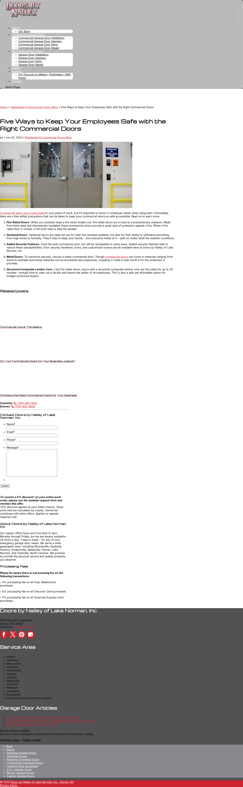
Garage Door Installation (33, 54)
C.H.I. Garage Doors (19, 769)
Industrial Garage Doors (21, 753)
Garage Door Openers (32, 58)
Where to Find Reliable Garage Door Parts (33, 724)
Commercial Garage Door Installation (41, 38)
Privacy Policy (9, 785)
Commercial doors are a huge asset (22, 213)
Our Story (24, 31)
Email (11, 432)
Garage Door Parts (30, 61)
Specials (17, 71)
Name (11, 424)
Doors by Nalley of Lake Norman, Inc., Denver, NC (42, 782)
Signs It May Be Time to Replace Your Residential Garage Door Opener (51, 721)
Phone (11, 439)
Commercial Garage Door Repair (38, 48)
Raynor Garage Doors (20, 772)
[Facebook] (4, 635)
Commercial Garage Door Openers (40, 41)
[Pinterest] (22, 635)
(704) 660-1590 (26, 403)
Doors (10, 749)
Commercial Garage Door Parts (38, 44)
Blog (9, 746)
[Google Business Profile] (31, 635)
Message (13, 447)
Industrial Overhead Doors (23, 759)
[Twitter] (13, 634)
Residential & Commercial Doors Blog (48, 137)
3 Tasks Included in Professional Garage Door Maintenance (43, 717)
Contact (16, 81)
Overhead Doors (17, 756)
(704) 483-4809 (24, 406)
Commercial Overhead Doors (25, 762)
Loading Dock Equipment (22, 766)
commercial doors (116, 256)
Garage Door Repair (30, 64)
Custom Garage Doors (21, 776)
